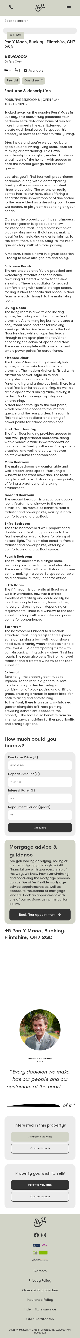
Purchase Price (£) (23, 757)
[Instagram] (43, 1235)
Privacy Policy (40, 1280)
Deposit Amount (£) (24, 774)
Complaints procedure (40, 1290)
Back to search (16, 21)
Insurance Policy (40, 1299)
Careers (40, 1271)
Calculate (40, 827)
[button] (40, 1137)
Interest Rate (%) (21, 791)
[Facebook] (36, 1235)
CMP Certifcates (40, 1319)
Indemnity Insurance (40, 1309)
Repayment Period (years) (29, 807)
